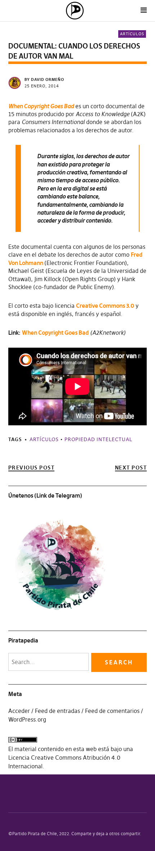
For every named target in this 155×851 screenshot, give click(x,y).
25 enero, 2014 (42, 85)
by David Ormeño (44, 79)
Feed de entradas (57, 710)
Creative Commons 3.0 (105, 305)
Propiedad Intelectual (98, 439)
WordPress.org (27, 719)
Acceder (19, 710)
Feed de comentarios (112, 710)
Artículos (132, 33)
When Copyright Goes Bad (55, 332)
